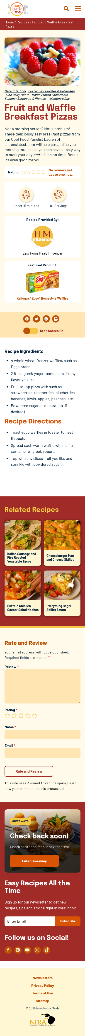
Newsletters (43, 978)
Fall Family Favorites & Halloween (51, 91)
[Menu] (77, 9)
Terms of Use (42, 993)
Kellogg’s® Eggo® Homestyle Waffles (42, 298)
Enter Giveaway (34, 861)
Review (12, 666)
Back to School (15, 91)
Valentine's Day (58, 98)
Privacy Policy (42, 985)
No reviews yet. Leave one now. (61, 172)
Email (10, 745)
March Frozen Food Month (50, 95)
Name (10, 727)
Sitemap (42, 1000)
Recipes (23, 22)
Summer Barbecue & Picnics (25, 98)
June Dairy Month (17, 95)
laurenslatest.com (20, 144)
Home (9, 22)
